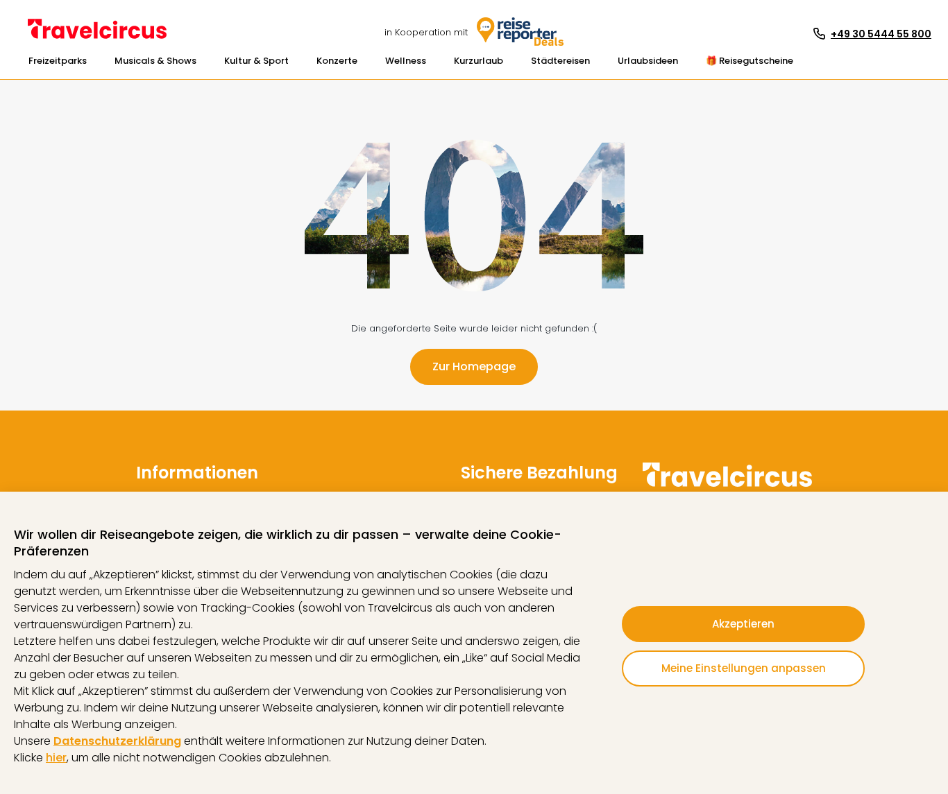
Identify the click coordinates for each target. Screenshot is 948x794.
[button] (58, 61)
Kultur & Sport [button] (256, 60)
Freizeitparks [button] (57, 60)
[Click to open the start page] (727, 484)
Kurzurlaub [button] (478, 60)
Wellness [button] (405, 60)
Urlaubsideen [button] (648, 60)
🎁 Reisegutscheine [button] (749, 60)
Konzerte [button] (336, 60)
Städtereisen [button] (560, 60)
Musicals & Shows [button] (155, 60)
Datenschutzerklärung (117, 741)
